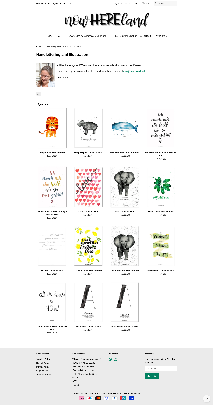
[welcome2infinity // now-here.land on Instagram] (115, 360)
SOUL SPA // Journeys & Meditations (87, 36)
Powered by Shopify (131, 393)
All (38, 93)
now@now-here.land (134, 71)
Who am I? (161, 36)
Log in (116, 3)
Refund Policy (42, 363)
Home (38, 47)
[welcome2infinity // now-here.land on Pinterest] (110, 360)
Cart (148, 3)
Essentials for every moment (85, 370)
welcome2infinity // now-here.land (105, 393)
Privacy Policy (42, 367)
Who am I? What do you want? (86, 359)
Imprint (75, 385)
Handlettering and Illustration (57, 47)
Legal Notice (42, 371)
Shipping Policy (43, 359)
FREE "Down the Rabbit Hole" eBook (131, 36)
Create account (131, 3)
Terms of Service (44, 374)
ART (60, 36)
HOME (49, 36)
